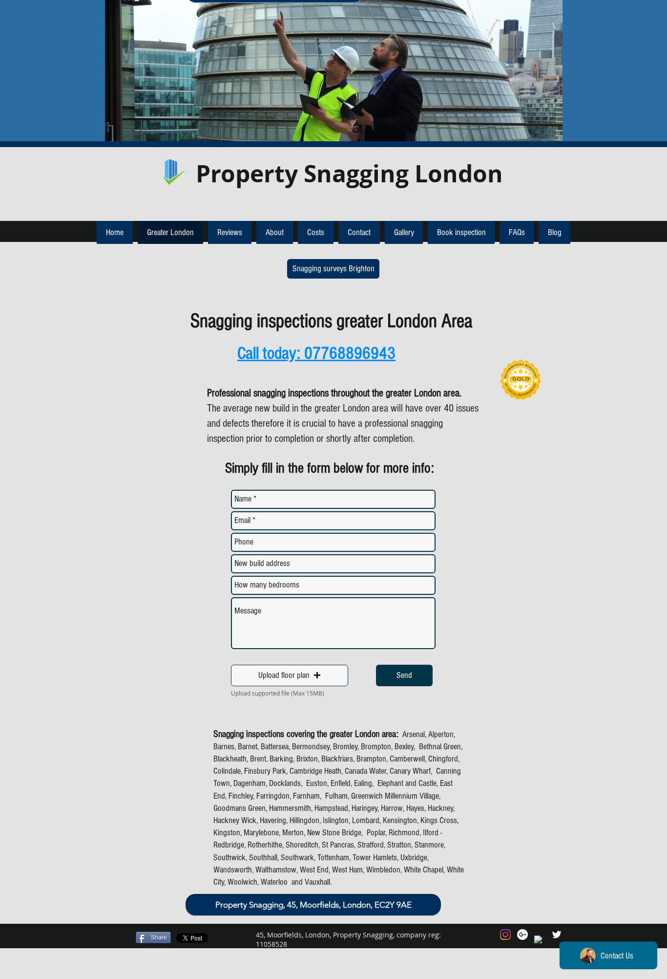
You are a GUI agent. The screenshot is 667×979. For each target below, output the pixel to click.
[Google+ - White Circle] (522, 934)
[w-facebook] (539, 940)
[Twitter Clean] (556, 934)
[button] (289, 675)
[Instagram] (505, 934)
